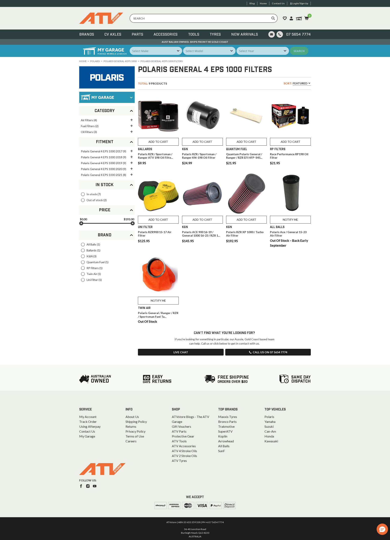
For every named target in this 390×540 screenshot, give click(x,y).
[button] (382, 529)
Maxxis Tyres (227, 417)
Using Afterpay (90, 426)
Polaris (95, 61)
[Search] (273, 18)
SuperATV (225, 431)
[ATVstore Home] (102, 469)
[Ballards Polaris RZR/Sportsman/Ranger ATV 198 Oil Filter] (158, 115)
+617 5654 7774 (215, 522)
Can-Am (270, 431)
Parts (137, 34)
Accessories (166, 34)
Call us (270, 352)
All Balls (224, 446)
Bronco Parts (227, 421)
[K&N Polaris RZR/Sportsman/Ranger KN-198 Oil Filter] (202, 115)
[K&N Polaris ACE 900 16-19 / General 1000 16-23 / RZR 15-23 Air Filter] (202, 193)
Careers (131, 441)
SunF (221, 451)
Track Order (88, 421)
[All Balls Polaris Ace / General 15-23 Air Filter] (290, 193)
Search (299, 51)
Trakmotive (226, 426)
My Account (87, 417)
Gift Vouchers (181, 426)
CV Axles (112, 34)
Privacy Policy (135, 431)
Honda (269, 436)
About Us (132, 417)
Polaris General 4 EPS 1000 (120, 61)
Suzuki (269, 426)
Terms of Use (135, 436)
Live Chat (180, 352)
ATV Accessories (184, 446)
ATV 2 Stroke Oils (184, 456)
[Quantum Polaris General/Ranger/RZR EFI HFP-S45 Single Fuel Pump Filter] (246, 115)
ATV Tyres (179, 461)
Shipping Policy (136, 421)
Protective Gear (183, 436)
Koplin (222, 436)
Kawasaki (271, 441)
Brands (86, 34)
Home (83, 61)
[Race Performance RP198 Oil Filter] (290, 115)
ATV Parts (179, 431)
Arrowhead (226, 441)
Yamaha (269, 421)
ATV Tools (179, 441)
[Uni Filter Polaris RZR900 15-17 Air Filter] (158, 193)
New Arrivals (244, 34)
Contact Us (87, 431)
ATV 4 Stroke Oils (184, 451)
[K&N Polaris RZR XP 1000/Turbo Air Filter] (246, 193)
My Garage (87, 436)
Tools (193, 34)
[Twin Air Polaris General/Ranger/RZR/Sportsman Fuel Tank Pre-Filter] (158, 274)
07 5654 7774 (298, 34)
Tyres (215, 34)
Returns (131, 426)
